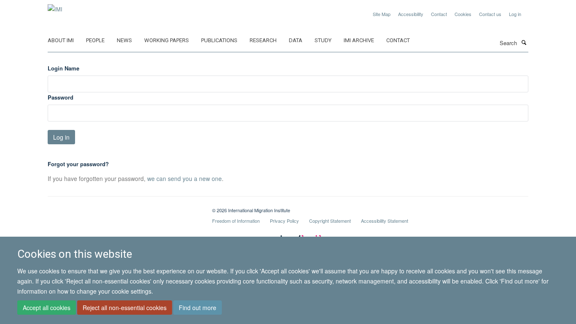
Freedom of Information (236, 220)
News (124, 40)
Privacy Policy (284, 220)
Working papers (166, 40)
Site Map (381, 14)
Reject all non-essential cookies (125, 307)
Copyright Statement (330, 220)
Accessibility (410, 14)
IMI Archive (359, 40)
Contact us (490, 14)
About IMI (61, 40)
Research (263, 40)
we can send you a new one (184, 178)
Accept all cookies (46, 307)
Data (295, 40)
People (95, 40)
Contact (439, 14)
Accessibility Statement (384, 220)
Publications (219, 40)
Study (323, 40)
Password (60, 97)
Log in (515, 14)
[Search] (523, 42)
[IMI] (55, 6)
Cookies (463, 14)
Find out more (197, 307)
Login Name (63, 68)
